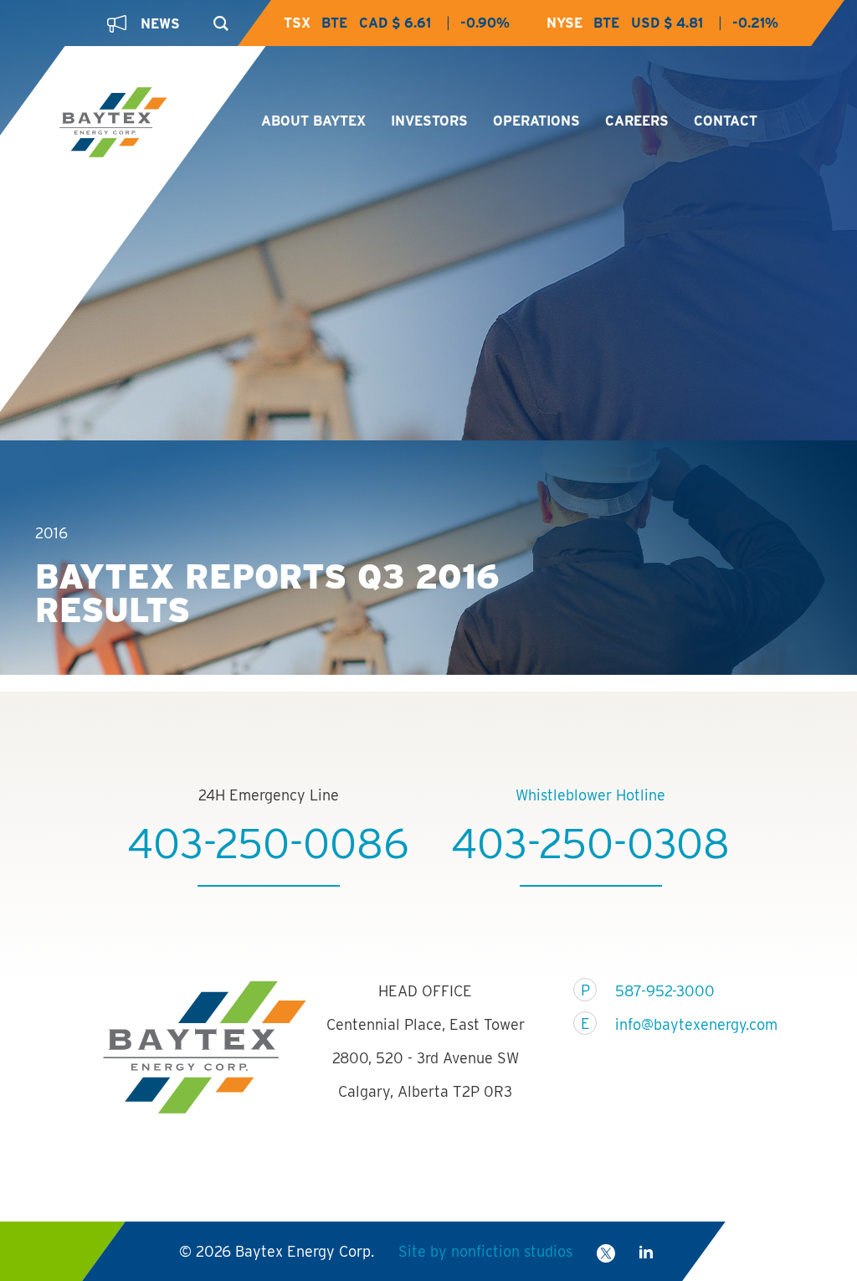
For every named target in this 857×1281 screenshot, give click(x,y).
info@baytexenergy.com (686, 1024)
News (160, 24)
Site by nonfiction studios (485, 1251)
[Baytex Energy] (145, 124)
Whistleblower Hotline (590, 795)
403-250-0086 (268, 843)
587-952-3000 (665, 991)
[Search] (217, 18)
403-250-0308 (590, 843)
